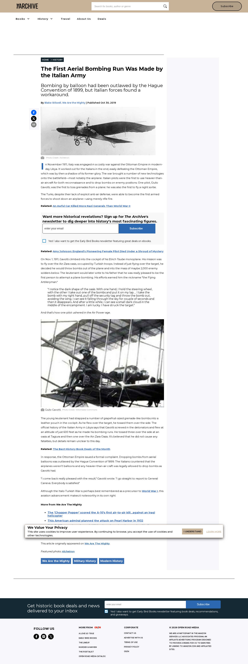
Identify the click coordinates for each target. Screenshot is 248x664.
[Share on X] (33, 118)
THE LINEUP (84, 643)
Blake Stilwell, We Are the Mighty (65, 102)
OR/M (126, 651)
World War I (150, 491)
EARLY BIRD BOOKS (88, 638)
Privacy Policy (131, 647)
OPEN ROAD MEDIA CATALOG (92, 656)
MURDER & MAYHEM (88, 647)
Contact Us (130, 633)
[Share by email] (33, 124)
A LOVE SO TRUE (86, 633)
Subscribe (227, 6)
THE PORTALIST (86, 652)
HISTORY (58, 60)
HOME (45, 60)
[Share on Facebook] (33, 112)
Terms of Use (130, 642)
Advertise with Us (133, 638)
